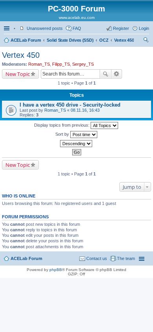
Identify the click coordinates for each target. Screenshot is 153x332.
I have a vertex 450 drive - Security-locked (70, 105)
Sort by (62, 134)
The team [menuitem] (126, 258)
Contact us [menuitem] (96, 258)
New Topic (17, 73)
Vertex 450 (124, 40)
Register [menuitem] (121, 28)
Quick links (7, 28)
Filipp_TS (61, 64)
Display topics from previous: (62, 125)
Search (105, 74)
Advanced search (116, 74)
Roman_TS (39, 64)
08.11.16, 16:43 (85, 110)
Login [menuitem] (144, 28)
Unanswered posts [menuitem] (45, 28)
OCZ (103, 40)
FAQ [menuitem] (77, 28)
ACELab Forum (26, 40)
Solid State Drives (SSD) (70, 40)
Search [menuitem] (146, 41)
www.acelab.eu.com (77, 17)
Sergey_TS (83, 64)
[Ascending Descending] (76, 143)
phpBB (55, 269)
